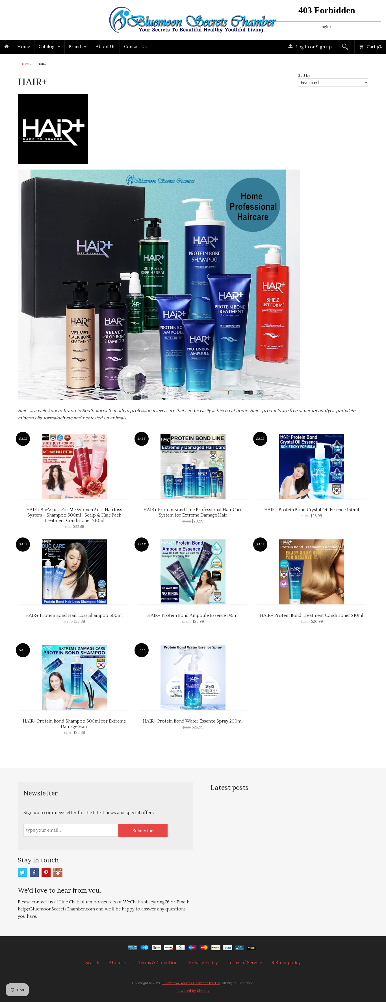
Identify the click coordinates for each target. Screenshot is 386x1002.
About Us (105, 46)
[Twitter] (22, 872)
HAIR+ (42, 64)
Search (92, 962)
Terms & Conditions (158, 962)
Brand (75, 46)
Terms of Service (244, 962)
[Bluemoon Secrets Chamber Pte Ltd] (193, 18)
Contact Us (135, 46)
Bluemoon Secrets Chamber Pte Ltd (191, 983)
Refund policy (286, 962)
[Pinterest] (46, 872)
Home (24, 46)
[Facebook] (34, 872)
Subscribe (143, 830)
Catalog (47, 46)
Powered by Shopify (193, 991)
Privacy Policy (203, 962)
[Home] (6, 47)
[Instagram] (57, 872)
